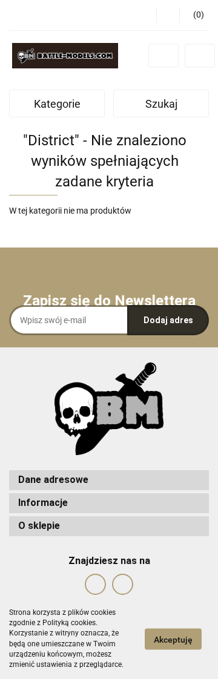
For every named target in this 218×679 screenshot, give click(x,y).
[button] (194, 15)
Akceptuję (173, 639)
